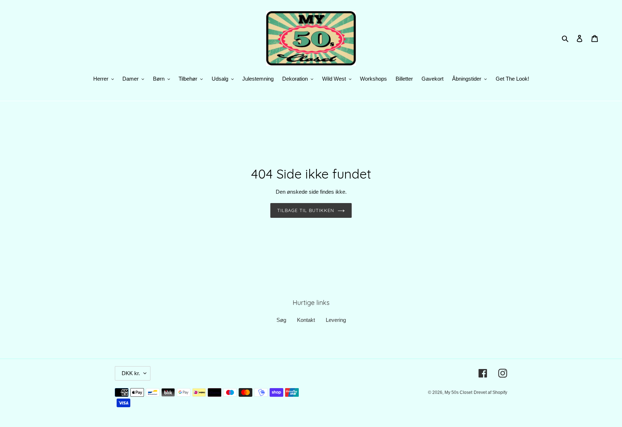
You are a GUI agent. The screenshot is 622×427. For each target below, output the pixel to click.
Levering (336, 320)
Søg (281, 320)
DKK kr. (131, 373)
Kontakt (306, 320)
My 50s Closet (458, 392)
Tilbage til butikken (305, 210)
